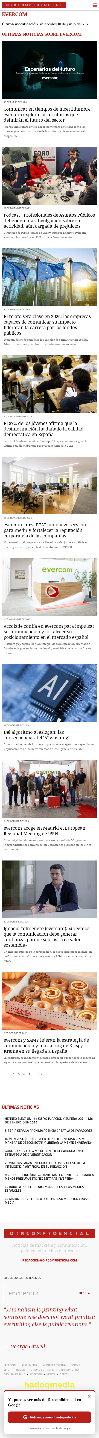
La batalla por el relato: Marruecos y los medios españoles (44, 1188)
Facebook (10, 1365)
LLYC (6, 1369)
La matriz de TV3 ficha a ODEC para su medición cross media (47, 1200)
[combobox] (38, 1293)
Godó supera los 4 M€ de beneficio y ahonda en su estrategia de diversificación (44, 1153)
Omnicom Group (69, 1369)
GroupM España (14, 1374)
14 (40, 1074)
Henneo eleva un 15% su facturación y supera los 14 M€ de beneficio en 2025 (49, 1120)
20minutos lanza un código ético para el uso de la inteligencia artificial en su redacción (45, 1165)
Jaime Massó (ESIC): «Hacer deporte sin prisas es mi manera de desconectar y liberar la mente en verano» (49, 1141)
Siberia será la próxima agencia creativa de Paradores (49, 1131)
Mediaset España (54, 1365)
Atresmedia (29, 1365)
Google (76, 1365)
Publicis (20, 1369)
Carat (63, 1374)
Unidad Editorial (42, 1369)
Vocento (36, 1374)
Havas (51, 1374)
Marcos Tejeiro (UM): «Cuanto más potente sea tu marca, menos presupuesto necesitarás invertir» (49, 1177)
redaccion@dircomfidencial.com (49, 1260)
